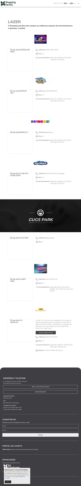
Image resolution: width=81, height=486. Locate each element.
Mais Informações (40, 392)
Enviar (40, 435)
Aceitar (8, 482)
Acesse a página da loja (46, 332)
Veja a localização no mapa (40, 386)
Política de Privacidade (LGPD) (11, 463)
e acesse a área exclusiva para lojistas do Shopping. (20, 449)
